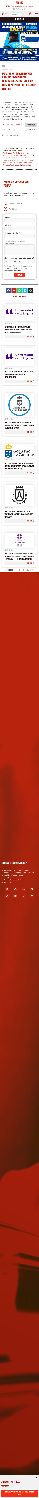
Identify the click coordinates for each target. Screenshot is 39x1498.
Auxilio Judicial (15, 165)
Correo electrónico (11, 233)
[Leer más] (33, 336)
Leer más (29, 337)
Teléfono (7, 225)
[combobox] (16, 14)
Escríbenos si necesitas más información (15, 242)
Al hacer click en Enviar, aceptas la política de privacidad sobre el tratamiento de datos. (18, 268)
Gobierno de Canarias (25, 160)
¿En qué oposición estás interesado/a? (19, 258)
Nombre (7, 217)
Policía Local (7, 153)
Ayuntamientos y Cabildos (12, 163)
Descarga (31, 125)
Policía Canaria (18, 153)
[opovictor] (4, 14)
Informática (26, 165)
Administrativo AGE (15, 158)
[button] (37, 14)
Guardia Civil (14, 155)
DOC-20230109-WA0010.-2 (12, 125)
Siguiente (30, 570)
